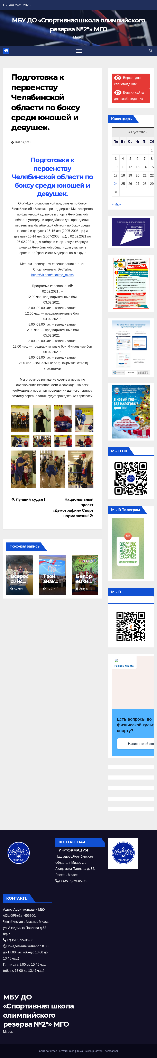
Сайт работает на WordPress (57, 1050)
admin (18, 588)
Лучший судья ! (30, 499)
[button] (150, 50)
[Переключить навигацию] (79, 50)
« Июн (116, 204)
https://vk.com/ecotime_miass (52, 275)
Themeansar (110, 1050)
